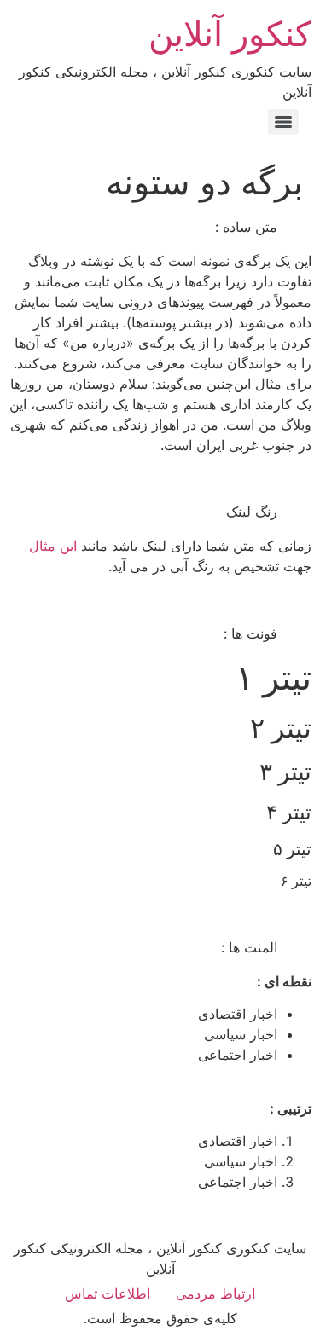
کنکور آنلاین (229, 34)
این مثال (55, 545)
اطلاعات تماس (107, 1293)
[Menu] (283, 122)
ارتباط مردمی (215, 1293)
